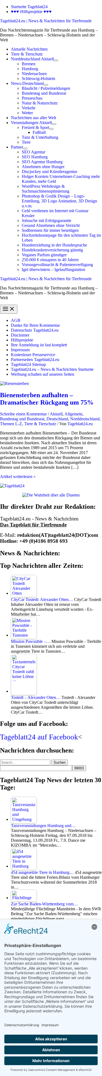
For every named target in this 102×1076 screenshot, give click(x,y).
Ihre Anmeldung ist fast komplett (39, 345)
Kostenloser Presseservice (33, 354)
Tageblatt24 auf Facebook (39, 737)
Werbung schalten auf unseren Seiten (42, 374)
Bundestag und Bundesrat (22, 419)
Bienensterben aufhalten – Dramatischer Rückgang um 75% (47, 398)
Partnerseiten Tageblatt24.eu (35, 359)
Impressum (20, 349)
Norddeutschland (85, 419)
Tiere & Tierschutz (40, 423)
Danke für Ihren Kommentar (35, 325)
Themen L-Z (11, 423)
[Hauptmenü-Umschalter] (8, 309)
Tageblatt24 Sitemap (28, 364)
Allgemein (73, 414)
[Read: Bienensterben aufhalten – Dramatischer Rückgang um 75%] (14, 383)
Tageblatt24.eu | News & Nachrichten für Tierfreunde (46, 21)
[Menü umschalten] (56, 60)
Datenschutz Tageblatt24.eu (34, 330)
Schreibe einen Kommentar (23, 414)
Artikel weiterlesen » (18, 476)
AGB (15, 320)
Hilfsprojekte (22, 340)
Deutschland (57, 419)
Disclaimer (20, 335)
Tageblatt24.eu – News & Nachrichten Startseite (52, 369)
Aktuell (56, 414)
